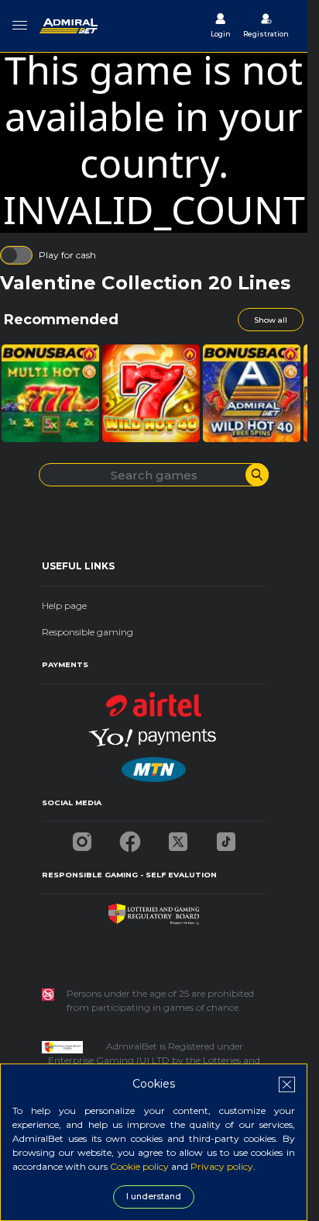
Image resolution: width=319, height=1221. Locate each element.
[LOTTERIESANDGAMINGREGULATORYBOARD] (154, 910)
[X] (178, 837)
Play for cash (67, 255)
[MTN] (153, 765)
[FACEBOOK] (130, 837)
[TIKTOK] (226, 837)
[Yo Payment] (154, 732)
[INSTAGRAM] (82, 837)
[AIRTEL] (154, 700)
